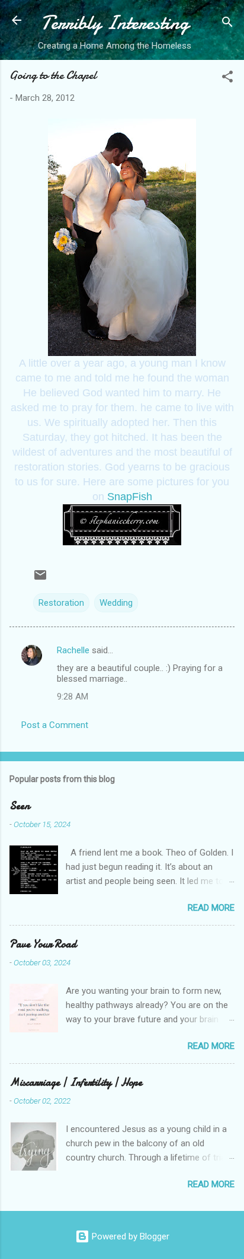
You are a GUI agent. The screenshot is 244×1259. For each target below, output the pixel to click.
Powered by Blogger (129, 1236)
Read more (211, 907)
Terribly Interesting (115, 22)
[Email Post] (40, 579)
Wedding (116, 602)
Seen (19, 806)
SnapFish (129, 497)
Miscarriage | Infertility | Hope (75, 1082)
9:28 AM (72, 696)
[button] (227, 78)
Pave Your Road (42, 944)
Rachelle (73, 650)
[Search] (227, 24)
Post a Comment (54, 725)
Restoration (61, 602)
